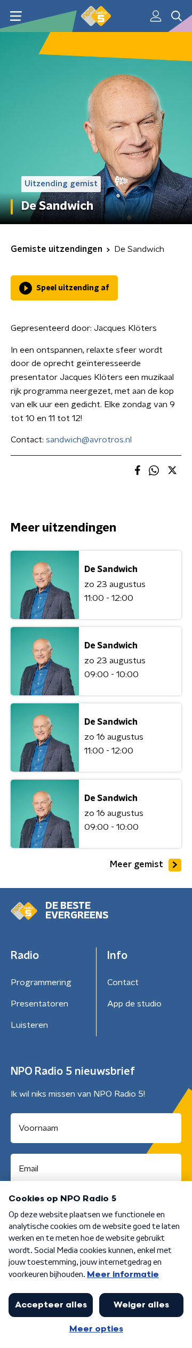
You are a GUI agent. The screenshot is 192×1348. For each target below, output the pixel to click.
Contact (123, 982)
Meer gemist (136, 864)
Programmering (41, 982)
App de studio (134, 1004)
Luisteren (29, 1025)
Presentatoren (39, 1004)
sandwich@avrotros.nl (89, 439)
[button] (15, 16)
